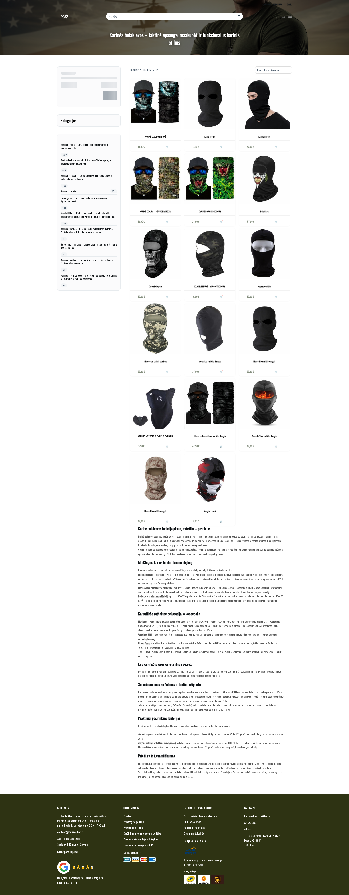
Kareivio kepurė (155, 286)
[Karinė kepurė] (264, 103)
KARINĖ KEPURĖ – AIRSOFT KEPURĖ (209, 286)
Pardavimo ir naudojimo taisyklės (140, 839)
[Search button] (239, 16)
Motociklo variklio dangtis (210, 361)
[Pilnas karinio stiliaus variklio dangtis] (209, 403)
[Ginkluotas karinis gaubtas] (155, 328)
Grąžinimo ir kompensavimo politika (142, 833)
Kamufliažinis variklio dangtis (264, 436)
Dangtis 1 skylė (210, 511)
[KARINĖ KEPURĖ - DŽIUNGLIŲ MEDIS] (155, 178)
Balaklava (264, 211)
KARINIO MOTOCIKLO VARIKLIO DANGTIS (155, 436)
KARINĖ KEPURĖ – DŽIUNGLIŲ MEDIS (155, 211)
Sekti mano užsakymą (68, 838)
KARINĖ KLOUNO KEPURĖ (155, 136)
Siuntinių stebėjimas (272, 4)
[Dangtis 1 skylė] (209, 478)
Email (289, 4)
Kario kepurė (209, 136)
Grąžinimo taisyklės (194, 833)
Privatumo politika (133, 828)
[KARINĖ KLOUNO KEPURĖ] (155, 103)
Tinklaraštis (130, 816)
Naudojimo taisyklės (194, 828)
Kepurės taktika (264, 286)
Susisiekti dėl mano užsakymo (72, 844)
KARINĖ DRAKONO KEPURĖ (210, 211)
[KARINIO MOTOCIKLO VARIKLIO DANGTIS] (155, 403)
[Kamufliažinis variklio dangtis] (264, 403)
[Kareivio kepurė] (155, 253)
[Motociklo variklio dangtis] (209, 328)
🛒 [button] (166, 146)
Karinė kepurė (264, 136)
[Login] (275, 16)
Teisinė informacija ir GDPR (138, 845)
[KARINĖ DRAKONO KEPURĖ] (209, 178)
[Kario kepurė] (209, 103)
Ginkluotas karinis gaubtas (155, 361)
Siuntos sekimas (192, 822)
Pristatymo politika (133, 822)
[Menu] (290, 16)
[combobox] (172, 16)
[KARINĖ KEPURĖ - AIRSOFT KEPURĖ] (209, 253)
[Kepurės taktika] (264, 253)
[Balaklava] (264, 178)
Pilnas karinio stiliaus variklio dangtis (210, 436)
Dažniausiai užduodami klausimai (201, 816)
